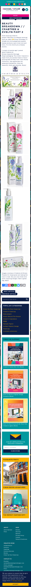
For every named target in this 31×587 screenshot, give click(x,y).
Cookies (18, 537)
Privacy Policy (20, 535)
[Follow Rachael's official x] (12, 4)
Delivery (18, 531)
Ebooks (6, 553)
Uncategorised (15, 18)
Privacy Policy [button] (17, 580)
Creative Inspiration (10, 319)
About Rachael (8, 529)
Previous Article (9, 293)
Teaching (6, 328)
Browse (18, 529)
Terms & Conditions (21, 539)
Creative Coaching (9, 311)
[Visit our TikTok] (20, 4)
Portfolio (6, 547)
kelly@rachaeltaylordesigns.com (13, 566)
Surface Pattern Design (11, 326)
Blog (15, 15)
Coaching (6, 549)
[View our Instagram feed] (6, 4)
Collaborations (8, 545)
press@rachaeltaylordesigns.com (13, 570)
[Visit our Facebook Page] (9, 4)
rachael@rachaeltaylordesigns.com (14, 563)
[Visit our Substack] (22, 4)
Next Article (9, 291)
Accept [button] (15, 584)
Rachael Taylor (8, 324)
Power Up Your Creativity (11, 309)
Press (5, 531)
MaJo (7, 280)
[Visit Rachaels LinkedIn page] (17, 4)
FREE (5, 321)
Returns (18, 533)
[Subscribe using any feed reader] (25, 4)
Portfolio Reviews (9, 551)
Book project (7, 314)
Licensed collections (10, 331)
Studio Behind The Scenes (12, 316)
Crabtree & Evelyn (21, 273)
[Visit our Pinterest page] (14, 4)
